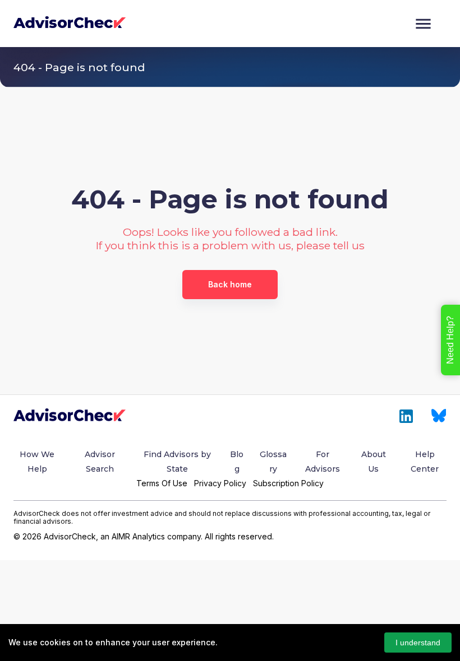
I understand (417, 642)
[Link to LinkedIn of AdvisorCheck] (406, 416)
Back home (230, 284)
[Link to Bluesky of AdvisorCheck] (439, 416)
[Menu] (423, 24)
